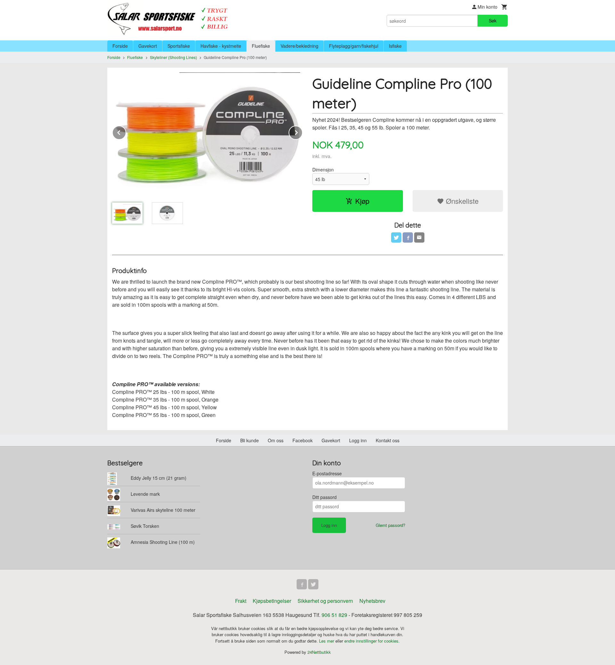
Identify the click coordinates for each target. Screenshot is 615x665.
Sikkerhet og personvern (325, 600)
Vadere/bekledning (299, 46)
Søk (492, 20)
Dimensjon (323, 169)
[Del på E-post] (419, 237)
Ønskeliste (461, 201)
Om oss (275, 440)
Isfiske (395, 46)
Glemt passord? (390, 525)
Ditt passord (324, 497)
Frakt (240, 600)
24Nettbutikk (319, 652)
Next (302, 132)
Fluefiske (261, 46)
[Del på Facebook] (408, 237)
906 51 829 (334, 615)
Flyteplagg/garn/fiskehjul (353, 46)
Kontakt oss (387, 440)
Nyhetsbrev (372, 600)
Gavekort (147, 46)
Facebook (302, 440)
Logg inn (358, 440)
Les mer (327, 641)
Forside (120, 46)
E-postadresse (327, 473)
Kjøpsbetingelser (272, 600)
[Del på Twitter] (396, 237)
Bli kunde (249, 440)
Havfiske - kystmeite (221, 46)
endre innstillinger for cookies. (372, 641)
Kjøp (362, 201)
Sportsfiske (179, 46)
